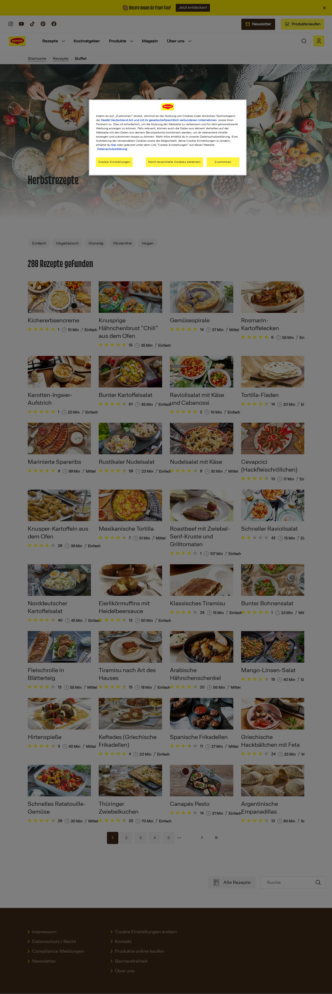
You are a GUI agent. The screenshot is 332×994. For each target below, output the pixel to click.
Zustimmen (223, 162)
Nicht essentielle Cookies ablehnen (174, 162)
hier (113, 145)
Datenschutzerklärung (112, 149)
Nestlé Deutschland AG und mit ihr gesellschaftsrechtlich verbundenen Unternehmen (159, 120)
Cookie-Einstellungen (114, 162)
